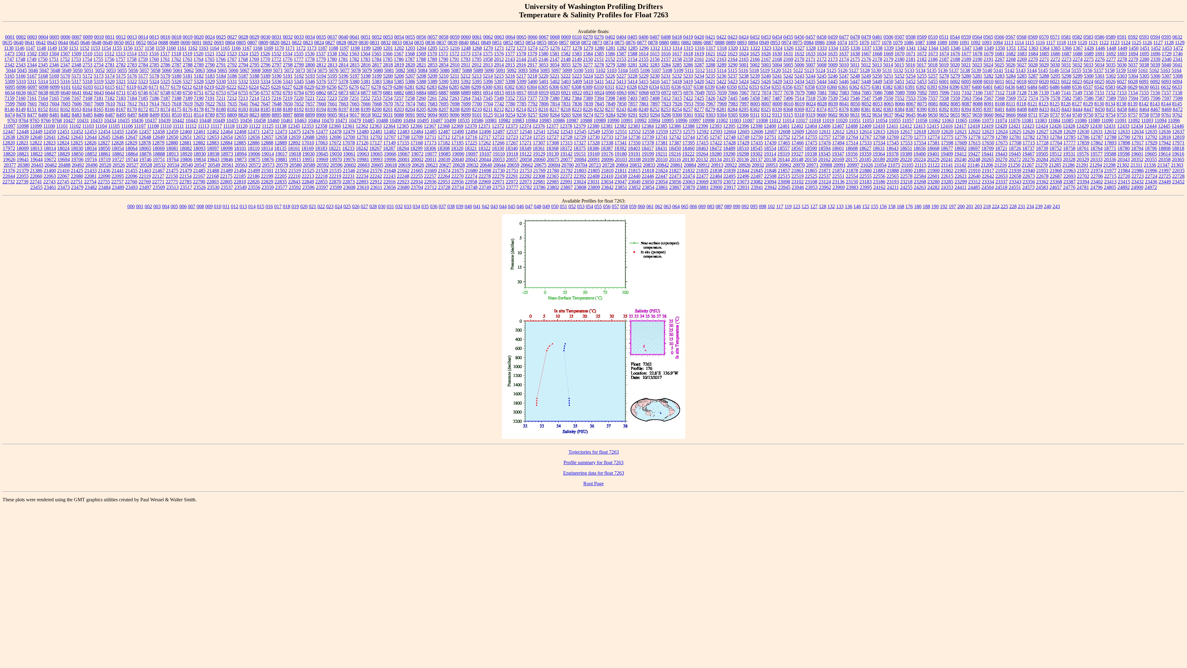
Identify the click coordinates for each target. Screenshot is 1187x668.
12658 (281, 137)
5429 (777, 81)
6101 (66, 87)
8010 (788, 103)
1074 (842, 42)
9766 (46, 120)
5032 (1077, 64)
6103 (88, 87)
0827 (330, 42)
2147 (554, 59)
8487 (110, 115)
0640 (18, 42)
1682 (1011, 53)
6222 (231, 87)
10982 (504, 120)
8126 (1066, 103)
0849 (486, 42)
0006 (65, 37)
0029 (254, 37)
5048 (55, 70)
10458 (259, 120)
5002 (755, 64)
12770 (906, 137)
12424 (1042, 126)
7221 (310, 98)
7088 (889, 92)
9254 (510, 115)
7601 (32, 103)
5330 (221, 81)
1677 (966, 53)
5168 (43, 76)
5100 (578, 70)
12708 (403, 137)
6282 (421, 87)
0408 (666, 37)
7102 (967, 92)
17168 (417, 142)
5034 (1099, 64)
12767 (865, 137)
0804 (230, 42)
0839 (452, 42)
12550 (607, 131)
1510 (87, 53)
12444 (1150, 126)
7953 (688, 103)
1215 (444, 48)
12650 (172, 137)
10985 (545, 120)
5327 (188, 81)
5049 (66, 70)
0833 (397, 42)
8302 (755, 109)
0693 (219, 42)
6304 (532, 87)
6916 (510, 92)
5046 (33, 70)
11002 (722, 120)
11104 (101, 126)
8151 (32, 109)
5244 (810, 76)
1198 (355, 48)
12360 (335, 126)
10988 (586, 120)
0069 (566, 37)
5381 (366, 81)
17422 (716, 142)
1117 (1050, 42)
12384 (647, 126)
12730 (593, 137)
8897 (288, 115)
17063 (321, 142)
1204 (421, 48)
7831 (566, 103)
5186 (232, 76)
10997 (695, 120)
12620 (947, 131)
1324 (777, 48)
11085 (1067, 120)
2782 (121, 64)
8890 (265, 115)
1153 (95, 48)
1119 (1071, 42)
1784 (376, 59)
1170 (279, 48)
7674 (410, 103)
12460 (186, 131)
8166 (110, 109)
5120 (776, 70)
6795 (310, 92)
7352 (510, 98)
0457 (810, 37)
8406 (1011, 109)
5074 (311, 70)
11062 (935, 120)
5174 (110, 76)
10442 (178, 120)
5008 (822, 64)
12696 (335, 137)
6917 (521, 92)
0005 (54, 37)
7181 (99, 98)
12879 (158, 142)
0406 (644, 37)
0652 (141, 42)
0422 (721, 37)
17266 (498, 142)
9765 (35, 120)
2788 (188, 64)
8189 (288, 109)
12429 (1082, 126)
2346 (54, 64)
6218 (198, 87)
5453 (922, 81)
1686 (1055, 53)
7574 (1033, 98)
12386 (675, 126)
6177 (165, 87)
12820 (8, 142)
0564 (977, 37)
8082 (944, 103)
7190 (199, 98)
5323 (143, 81)
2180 (899, 59)
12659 (294, 137)
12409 (865, 126)
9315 (788, 115)
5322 (132, 81)
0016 (165, 37)
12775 (947, 137)
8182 (232, 109)
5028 (1033, 64)
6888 (455, 92)
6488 (1066, 87)
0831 (375, 42)
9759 (1155, 115)
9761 (1166, 115)
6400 (977, 87)
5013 (877, 64)
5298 (1066, 76)
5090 (489, 70)
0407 (655, 37)
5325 (165, 81)
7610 (110, 103)
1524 (243, 53)
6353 (754, 87)
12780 (1001, 137)
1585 (599, 53)
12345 (294, 126)
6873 (343, 92)
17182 (444, 142)
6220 (220, 87)
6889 (466, 92)
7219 (287, 98)
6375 (865, 87)
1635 (833, 53)
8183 (243, 109)
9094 (432, 115)
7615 (165, 103)
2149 (577, 59)
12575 (689, 131)
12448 (22, 131)
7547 (866, 98)
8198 (355, 109)
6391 (910, 87)
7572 (1022, 98)
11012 (775, 120)
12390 (702, 126)
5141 (998, 70)
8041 (844, 103)
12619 (933, 131)
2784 (143, 64)
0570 (1044, 37)
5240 (766, 76)
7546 (855, 98)
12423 (1028, 126)
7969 (722, 103)
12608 (784, 131)
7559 (955, 98)
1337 (866, 48)
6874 (355, 92)
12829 (131, 142)
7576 (1044, 98)
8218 (566, 109)
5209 (432, 76)
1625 (755, 53)
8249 (644, 109)
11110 (166, 126)
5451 (899, 81)
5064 (211, 70)
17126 (362, 142)
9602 (833, 115)
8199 (366, 109)
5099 (567, 70)
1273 (521, 48)
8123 (1044, 103)
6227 (287, 87)
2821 (421, 64)
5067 (244, 70)
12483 (403, 131)
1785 (388, 59)
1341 (911, 48)
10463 (300, 120)
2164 (733, 59)
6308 (576, 87)
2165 (744, 59)
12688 (308, 137)
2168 (777, 59)
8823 (254, 115)
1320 (733, 48)
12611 (825, 131)
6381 (877, 87)
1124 (1125, 42)
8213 (510, 109)
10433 (96, 120)
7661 (332, 103)
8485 (88, 115)
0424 (744, 37)
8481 (54, 115)
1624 (744, 53)
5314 (43, 81)
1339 (889, 48)
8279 (710, 109)
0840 (464, 42)
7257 (399, 98)
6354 (765, 87)
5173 (99, 76)
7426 (710, 98)
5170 (65, 76)
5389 (432, 81)
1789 (432, 59)
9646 (922, 115)
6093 (1166, 81)
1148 (41, 48)
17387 (675, 142)
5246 (833, 76)
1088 (931, 42)
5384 (388, 81)
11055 (895, 120)
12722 (498, 137)
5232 (677, 76)
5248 (855, 76)
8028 (822, 103)
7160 (21, 98)
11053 (868, 120)
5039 (1155, 64)
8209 (466, 109)
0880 (664, 42)
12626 (1029, 131)
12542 (553, 131)
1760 (154, 59)
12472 (267, 131)
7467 (766, 98)
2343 (21, 64)
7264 (465, 98)
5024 (988, 64)
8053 (878, 103)
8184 (254, 109)
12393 (715, 126)
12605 (743, 131)
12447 (9, 131)
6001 (944, 81)
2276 (1100, 59)
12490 (458, 131)
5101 (589, 70)
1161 (182, 48)
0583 (1088, 37)
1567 (399, 53)
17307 (539, 142)
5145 (1043, 70)
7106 (978, 92)
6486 (1055, 87)
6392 (921, 87)
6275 (343, 87)
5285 (1022, 76)
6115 (110, 87)
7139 (1044, 92)
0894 (753, 42)
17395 (689, 142)
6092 (1155, 81)
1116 (1040, 42)
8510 (177, 115)
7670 (388, 103)
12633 (1124, 131)
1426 (1089, 48)
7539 (833, 98)
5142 (1010, 70)
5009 (833, 64)
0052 (377, 37)
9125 (488, 115)
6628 (1121, 87)
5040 (1166, 64)
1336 (855, 48)
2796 (265, 64)
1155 (117, 48)
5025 (999, 64)
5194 (321, 76)
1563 (354, 53)
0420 (699, 37)
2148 (566, 59)
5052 (100, 70)
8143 (1155, 103)
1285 (633, 48)
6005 (966, 81)
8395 (977, 109)
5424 (744, 81)
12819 (1178, 137)
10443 (191, 120)
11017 (802, 120)
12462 (213, 131)
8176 (188, 109)
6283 (432, 87)
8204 (410, 109)
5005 (788, 64)
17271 (525, 142)
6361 (843, 87)
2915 (510, 64)
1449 (1122, 48)
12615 (879, 131)
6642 (88, 92)
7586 (1089, 98)
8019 (800, 103)
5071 (278, 70)
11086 (1081, 120)
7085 (866, 92)
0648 (96, 42)
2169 (788, 59)
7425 (699, 98)
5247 (844, 76)
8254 (677, 109)
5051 (89, 70)
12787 (1097, 137)
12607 (770, 131)
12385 (661, 126)
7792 (533, 103)
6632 (1166, 87)
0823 (308, 42)
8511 (188, 115)
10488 (382, 120)
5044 (11, 70)
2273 (1066, 59)
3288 (710, 64)
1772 (276, 59)
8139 (1133, 103)
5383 (377, 81)
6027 (1122, 81)
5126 (843, 70)
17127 (376, 142)
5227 (621, 76)
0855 (542, 42)
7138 (1033, 92)
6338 (699, 87)
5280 (966, 76)
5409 (577, 81)
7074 (766, 92)
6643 (99, 92)
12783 (1042, 137)
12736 (634, 137)
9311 (755, 115)
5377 (332, 81)
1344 (933, 48)
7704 (488, 103)
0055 (410, 37)
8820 (243, 115)
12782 (1029, 137)
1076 (864, 42)
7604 (54, 103)
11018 (815, 120)
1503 (43, 53)
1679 (988, 53)
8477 (32, 115)
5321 (121, 81)
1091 (964, 42)
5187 (243, 76)
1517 (165, 53)
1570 (432, 53)
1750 (43, 59)
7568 (1000, 98)
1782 (354, 59)
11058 (921, 120)
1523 (232, 53)
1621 (710, 53)
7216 (276, 98)
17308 (553, 142)
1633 (810, 53)
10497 (436, 120)
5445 (833, 81)
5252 (899, 76)
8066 (900, 103)
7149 (1077, 92)
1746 (1178, 53)
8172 (143, 109)
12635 (1151, 131)
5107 (656, 70)
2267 (1000, 59)
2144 (521, 59)
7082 (833, 92)
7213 (243, 98)
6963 (622, 92)
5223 (577, 76)
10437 (151, 120)
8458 (1122, 109)
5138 (965, 70)
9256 (521, 115)
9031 (388, 115)
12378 (566, 126)
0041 (355, 37)
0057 (432, 37)
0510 (933, 37)
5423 (733, 81)
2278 (1122, 59)
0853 (519, 42)
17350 (634, 142)
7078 (788, 92)
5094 (534, 70)
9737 (1055, 115)
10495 (423, 120)
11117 (216, 126)
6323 (621, 87)
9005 (332, 115)
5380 (355, 81)
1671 (911, 53)
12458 (158, 131)
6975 (677, 92)
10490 (395, 120)
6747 (154, 92)
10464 (314, 120)
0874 (608, 42)
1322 (755, 48)
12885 (240, 142)
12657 (267, 137)
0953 (775, 42)
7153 (1122, 92)
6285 (454, 87)
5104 (623, 70)
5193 (310, 76)
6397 (966, 87)
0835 (419, 42)
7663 (343, 103)
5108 (667, 70)
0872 (586, 42)
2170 (799, 59)
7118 (1010, 92)
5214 (488, 76)
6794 (299, 92)
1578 (521, 53)
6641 (77, 92)
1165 (225, 48)
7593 (1122, 98)
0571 (1055, 37)
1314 (677, 48)
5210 (444, 76)
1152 (84, 48)
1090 (953, 42)
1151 (74, 48)
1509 (76, 53)
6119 (131, 87)
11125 (268, 126)
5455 (933, 81)
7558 (944, 98)
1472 (1178, 48)
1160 (171, 48)
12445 (1164, 126)
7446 (744, 98)
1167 (247, 48)
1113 (1008, 42)
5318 (87, 81)
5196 (343, 76)
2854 (444, 64)
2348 (76, 64)
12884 (226, 142)
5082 (400, 70)
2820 (410, 64)
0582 (1077, 37)
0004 (43, 37)
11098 (23, 126)
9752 (1099, 115)
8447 (1089, 109)
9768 (57, 120)
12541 (539, 131)
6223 (243, 87)
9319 (810, 115)
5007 (810, 64)
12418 (974, 126)
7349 (499, 98)
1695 (1144, 53)
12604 (730, 131)
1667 (866, 53)
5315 (54, 81)
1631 (788, 53)
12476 (308, 131)
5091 (500, 70)
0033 (299, 37)
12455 (118, 131)
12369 (457, 126)
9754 (1111, 115)
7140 (1055, 92)
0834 (408, 42)
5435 (810, 81)
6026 (1111, 81)
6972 (666, 92)
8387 (911, 109)
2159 (688, 59)
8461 (1133, 109)
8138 (1121, 103)
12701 (362, 137)
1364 (1044, 48)
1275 (544, 48)
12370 (471, 126)
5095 (545, 70)
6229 (309, 87)
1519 (187, 53)
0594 (1155, 37)
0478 (855, 37)
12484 (417, 131)
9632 (866, 115)
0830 (363, 42)
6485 (1044, 87)
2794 (243, 64)
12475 (294, 131)
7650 (288, 103)
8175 (176, 109)
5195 (332, 76)
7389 (588, 98)
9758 (1144, 115)
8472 (1178, 109)
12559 (662, 131)
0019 (188, 37)
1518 (176, 53)
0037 (332, 37)
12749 (743, 137)
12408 (851, 126)
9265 (566, 115)
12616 (893, 131)
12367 (430, 126)
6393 (932, 87)
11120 (242, 126)
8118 (1021, 103)
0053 (388, 37)
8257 (688, 109)
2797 (277, 64)
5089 (478, 70)
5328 (199, 81)
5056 (133, 70)
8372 (810, 109)
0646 (85, 42)
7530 (822, 98)
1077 (875, 42)
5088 (467, 70)
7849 (610, 103)
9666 (1011, 115)
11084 (1054, 120)
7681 (421, 103)
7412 (666, 98)
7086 (878, 92)
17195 (457, 142)
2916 (521, 64)
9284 (610, 115)
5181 (188, 76)
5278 (944, 76)
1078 (886, 42)
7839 (588, 103)
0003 (32, 37)
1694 (1133, 53)
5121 (787, 70)
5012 (866, 64)
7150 (1088, 92)
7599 (10, 103)
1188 (333, 48)
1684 (1033, 53)
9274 (588, 115)
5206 (399, 76)
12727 (553, 137)
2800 (310, 64)
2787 (176, 64)
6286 (465, 87)
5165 (10, 76)
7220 (299, 98)
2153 (621, 59)
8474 (10, 115)
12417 (960, 126)
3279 (610, 64)
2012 (499, 59)
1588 (632, 53)
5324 (154, 81)
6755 (243, 92)
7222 (321, 98)
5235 (710, 76)
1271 (499, 48)
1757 (121, 59)
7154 (1133, 92)
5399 (521, 81)
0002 (21, 37)
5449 (877, 81)
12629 (1069, 131)
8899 (310, 115)
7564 (977, 98)
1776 (287, 59)
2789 (199, 64)
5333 (254, 81)
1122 (1104, 42)
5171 (76, 76)
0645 (74, 42)
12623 (988, 131)
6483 (1021, 87)
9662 (1000, 115)
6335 (665, 87)
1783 (365, 59)
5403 (566, 81)
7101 (955, 92)
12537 (512, 131)
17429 (743, 142)
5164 (1176, 70)
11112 (191, 126)
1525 (254, 53)
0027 (232, 37)
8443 (1066, 109)
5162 (1154, 70)
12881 (185, 142)
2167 (766, 59)
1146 (19, 48)
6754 (232, 92)
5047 (44, 70)
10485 (368, 120)
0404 (621, 37)
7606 (77, 103)
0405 (632, 37)
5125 (831, 70)
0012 (121, 37)
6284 (443, 87)
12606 (757, 131)
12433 (1123, 126)
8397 (988, 109)
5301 (1100, 76)
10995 (668, 120)
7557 (933, 98)
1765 (210, 59)
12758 (838, 137)
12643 (77, 137)
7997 (744, 103)
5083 (411, 70)
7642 (254, 103)
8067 (911, 103)
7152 (1111, 92)
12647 (131, 137)
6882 (399, 92)
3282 (644, 64)
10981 (491, 120)
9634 (877, 115)
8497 (132, 115)
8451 (1111, 109)
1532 (276, 53)
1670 (899, 53)
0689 (174, 42)
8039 (833, 103)
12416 (946, 126)
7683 (432, 103)
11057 (908, 120)
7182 (110, 98)
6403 (999, 87)
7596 (1155, 98)
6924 (599, 92)
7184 (132, 98)
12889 (280, 142)
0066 (533, 37)
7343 (477, 98)
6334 (654, 87)
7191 (210, 98)
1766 (221, 59)
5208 (421, 76)
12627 (1042, 131)
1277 (566, 48)
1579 (532, 53)
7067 (744, 92)
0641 (30, 42)
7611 (121, 103)
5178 (154, 76)
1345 (944, 48)
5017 (921, 64)
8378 (844, 109)
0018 (176, 37)
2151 (599, 59)
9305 (733, 115)
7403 (632, 98)
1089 (942, 42)
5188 (254, 76)
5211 (454, 76)
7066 (733, 92)
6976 (688, 92)
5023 (977, 64)
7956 (699, 103)
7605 (65, 103)
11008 (762, 120)
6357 (799, 87)
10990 (613, 120)
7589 (1111, 98)
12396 (743, 126)
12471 (254, 131)
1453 (1167, 48)
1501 (21, 53)
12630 (1083, 131)
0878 (653, 42)
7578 (1055, 98)
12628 (1056, 131)
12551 (621, 131)
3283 (655, 64)
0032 (288, 37)
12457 (145, 131)
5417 (666, 81)
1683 (1022, 53)
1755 (98, 59)
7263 (454, 98)
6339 (710, 87)
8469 (1167, 109)
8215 (532, 109)
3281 (632, 64)
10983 (518, 120)
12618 (920, 131)
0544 (955, 37)
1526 (265, 53)
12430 (1096, 126)
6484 (1032, 87)
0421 (710, 37)
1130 (9, 48)
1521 (210, 53)
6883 (410, 92)
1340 (900, 48)
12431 (1110, 126)
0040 (343, 37)
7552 (899, 98)
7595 (1144, 98)
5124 (820, 70)
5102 (601, 70)
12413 (919, 126)
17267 (512, 142)
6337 (687, 87)
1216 (455, 48)
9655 (955, 115)
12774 (933, 137)
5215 (499, 76)
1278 (577, 48)
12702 (376, 137)
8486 (99, 115)
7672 (399, 103)
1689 (1089, 53)
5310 (21, 81)
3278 (599, 64)
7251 (354, 98)
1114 (1019, 42)
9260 (544, 115)
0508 (911, 37)
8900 (321, 115)
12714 (457, 137)
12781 (1015, 137)
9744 (1066, 115)
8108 (1000, 103)
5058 (155, 70)
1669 (888, 53)
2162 (710, 59)
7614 (154, 103)
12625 (1015, 131)
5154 (1065, 70)
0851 (497, 42)
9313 (777, 115)
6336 (676, 87)
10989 (600, 120)
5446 (844, 81)
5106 (645, 70)
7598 (1178, 98)
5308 (1178, 76)
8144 (1166, 103)
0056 (421, 37)
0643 (52, 42)
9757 (1133, 115)
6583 (1110, 87)
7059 (722, 92)
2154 (632, 59)
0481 (877, 37)
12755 (811, 137)
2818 (388, 64)
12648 (145, 137)
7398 (610, 98)
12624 (1001, 131)
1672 (922, 53)
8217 (554, 109)
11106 (127, 126)
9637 (888, 115)
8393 (955, 109)
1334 (833, 48)
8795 (221, 115)
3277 (588, 64)
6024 (1088, 81)
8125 (1055, 103)
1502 (32, 53)
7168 (87, 98)
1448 (1111, 48)
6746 (143, 92)
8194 (321, 109)
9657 (966, 115)
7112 (1000, 92)
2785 (154, 64)
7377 (532, 98)
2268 (1011, 59)
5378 (343, 81)
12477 (322, 131)
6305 (543, 87)
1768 (243, 59)
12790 (1124, 137)
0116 (577, 37)
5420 (699, 81)
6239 (320, 87)
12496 (485, 131)
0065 (521, 37)
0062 (488, 37)
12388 (688, 126)
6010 (988, 81)
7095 (933, 92)
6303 (521, 87)
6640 (65, 92)
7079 (800, 92)
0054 (399, 37)
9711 (1033, 115)
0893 (742, 42)
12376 (539, 126)
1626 (766, 53)
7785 (521, 103)
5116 (743, 70)
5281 (977, 76)
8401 (1000, 109)
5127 (854, 70)
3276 (577, 64)
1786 (399, 59)
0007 (77, 37)
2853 (432, 64)
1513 (121, 53)
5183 (210, 76)
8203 (399, 109)
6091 (1144, 81)
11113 (203, 126)
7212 (232, 98)
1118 (1061, 42)
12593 (716, 131)
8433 (1044, 109)
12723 (512, 137)
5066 (233, 70)
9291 (633, 115)
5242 (788, 76)
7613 (143, 103)
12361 (348, 126)
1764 (198, 59)
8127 (1077, 103)
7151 (1099, 92)
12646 (118, 137)
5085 (434, 70)
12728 (566, 137)
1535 (299, 53)
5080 (378, 70)
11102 (75, 126)
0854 (530, 42)
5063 (200, 70)
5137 (954, 70)
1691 (1100, 53)
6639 (54, 92)
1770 (265, 59)
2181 (911, 59)
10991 (627, 120)
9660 (988, 115)
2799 (299, 64)
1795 (477, 59)
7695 (444, 103)
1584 (588, 53)
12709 (417, 137)
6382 (888, 87)
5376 (321, 81)
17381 (661, 142)
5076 (333, 70)
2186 (933, 59)
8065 (889, 103)
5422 (721, 81)
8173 (154, 109)
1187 (322, 48)
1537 (321, 53)
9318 (799, 115)
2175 (855, 59)
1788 (421, 59)
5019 (944, 64)
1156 (128, 48)
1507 (65, 53)
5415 (644, 81)
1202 (399, 48)
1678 (977, 53)
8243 (621, 109)
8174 (165, 109)
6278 (376, 87)
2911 (465, 64)
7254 (388, 98)
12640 (36, 137)
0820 (274, 42)
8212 (499, 109)
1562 (343, 53)
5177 (143, 76)
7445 (733, 98)
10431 (83, 120)
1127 (1158, 42)
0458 (822, 37)
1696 (1155, 53)
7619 (188, 103)
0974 (786, 42)
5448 (866, 81)
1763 (187, 59)
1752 (65, 59)
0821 (286, 42)
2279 (1133, 59)
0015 (154, 37)
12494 (471, 131)
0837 (441, 42)
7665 (355, 103)
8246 (632, 109)
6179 (176, 87)
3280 (621, 64)
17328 (593, 142)
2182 (922, 59)
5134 (920, 70)
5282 (988, 76)
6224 (254, 87)
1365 (1056, 48)
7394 (599, 98)
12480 (362, 131)
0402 (610, 37)
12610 (811, 131)
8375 (833, 109)
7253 (376, 98)
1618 (688, 53)
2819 (399, 64)
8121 (1032, 103)
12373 (511, 126)
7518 (810, 98)
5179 (165, 76)
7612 (132, 103)
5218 (532, 76)
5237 (733, 76)
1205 (432, 48)
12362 (362, 126)
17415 (702, 142)
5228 (632, 76)
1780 (332, 59)
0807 (252, 42)
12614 (865, 131)
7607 (88, 103)
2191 (988, 59)
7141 (1066, 92)
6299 (476, 87)
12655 (240, 137)
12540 (526, 131)
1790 (443, 59)
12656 (254, 137)
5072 (289, 70)
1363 (1033, 48)
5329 (210, 81)
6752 (210, 92)
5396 (488, 81)
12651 (186, 137)
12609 (798, 131)
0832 (386, 42)
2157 (666, 59)
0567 (1010, 37)
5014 (888, 64)
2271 (1044, 59)
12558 (648, 131)
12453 (90, 131)
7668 (377, 103)
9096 (455, 115)
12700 (349, 137)
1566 (388, 53)
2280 (1144, 59)
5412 (610, 81)
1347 (967, 48)
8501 (166, 115)
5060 (167, 70)
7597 (1167, 98)
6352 (743, 87)
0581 (1066, 37)
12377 (552, 126)
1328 (811, 48)
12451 (63, 131)
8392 (944, 109)
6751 (199, 92)
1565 (376, 53)
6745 (132, 92)
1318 (722, 48)
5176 (132, 76)
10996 (681, 120)
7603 (43, 103)
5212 (465, 76)
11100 (49, 126)
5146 (1054, 70)
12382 (620, 126)
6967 (633, 92)
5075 (322, 70)
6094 (1177, 81)
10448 (205, 120)
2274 (1078, 59)
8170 (132, 109)
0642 (41, 42)
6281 (410, 87)
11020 (842, 120)
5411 (599, 81)
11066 (974, 120)
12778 (974, 137)
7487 (777, 98)
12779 (988, 137)
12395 (729, 126)
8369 (799, 109)
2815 (355, 64)
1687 (1066, 53)
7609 (99, 103)
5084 (423, 70)
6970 (655, 92)
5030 (1055, 64)
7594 (1133, 98)
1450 (1133, 48)
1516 (154, 53)
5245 (822, 76)
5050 (78, 70)
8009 (777, 103)
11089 (1094, 120)
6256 (332, 87)
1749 (31, 59)
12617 (906, 131)
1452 (1156, 48)
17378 (648, 142)
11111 (178, 126)
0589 (1111, 37)
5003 (766, 64)
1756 (109, 59)
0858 (575, 42)
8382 (877, 109)
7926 (677, 103)
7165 (54, 98)
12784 (1056, 137)
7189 (188, 98)
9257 (533, 115)
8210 (477, 109)
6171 (154, 87)
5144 (1032, 70)
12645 (104, 137)
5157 (1099, 70)
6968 (644, 92)
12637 (1178, 131)
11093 (1147, 120)
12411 (892, 126)
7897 (655, 103)
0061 (477, 37)
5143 (1021, 70)
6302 (510, 87)
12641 (50, 137)
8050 (855, 103)
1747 (9, 59)
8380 (855, 109)
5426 (766, 81)
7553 (911, 98)
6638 (43, 92)
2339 (1155, 59)
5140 (987, 70)
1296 (644, 48)
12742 (675, 137)
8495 (121, 115)
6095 (10, 87)
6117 (121, 87)
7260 (421, 98)
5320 (110, 81)
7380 (554, 98)
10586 (477, 120)
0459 (833, 37)
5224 (588, 76)
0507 (899, 37)
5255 (922, 76)
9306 (744, 115)
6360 (832, 87)
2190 (977, 59)
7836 (577, 103)
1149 (52, 48)
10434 (110, 120)
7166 (65, 98)
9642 (899, 115)
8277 (699, 109)
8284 (733, 109)
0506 (888, 37)
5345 (299, 81)
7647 (265, 103)
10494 (409, 120)
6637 (32, 92)
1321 (744, 48)
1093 (987, 42)
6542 (1099, 87)
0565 (988, 37)
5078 (356, 70)
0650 (119, 42)
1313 (666, 48)
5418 (677, 81)
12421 (1014, 126)
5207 (410, 76)
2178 (877, 59)
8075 (922, 103)
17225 (471, 142)
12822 (36, 142)
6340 (721, 87)
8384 (899, 109)
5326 (176, 81)
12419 (987, 126)
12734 (621, 137)
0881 (675, 42)
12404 (811, 126)
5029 (1044, 64)
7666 (366, 103)
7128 (1022, 92)
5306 (1155, 76)
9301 (688, 115)
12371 (484, 126)
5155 (1076, 70)
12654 (226, 137)
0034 (310, 37)
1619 (699, 53)
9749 (1077, 115)
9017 (355, 115)
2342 (10, 64)
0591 (1122, 37)
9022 (377, 115)
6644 (110, 92)
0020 (199, 37)
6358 (810, 87)
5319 (99, 81)
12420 (1001, 126)
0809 (263, 42)
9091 (410, 115)
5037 (1133, 64)
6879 (377, 92)
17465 (784, 142)
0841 (475, 42)
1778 (310, 59)
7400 (621, 98)
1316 (699, 48)
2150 (588, 59)
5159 (1121, 70)
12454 (104, 131)
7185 (143, 98)
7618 (176, 103)
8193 (310, 109)
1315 (688, 48)
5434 (799, 81)
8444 (1078, 109)
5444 (822, 81)
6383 (899, 87)
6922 (577, 92)
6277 (365, 87)
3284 (666, 64)
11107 (140, 126)
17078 (348, 142)
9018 (366, 115)
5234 (699, 76)
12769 (893, 137)
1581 (554, 53)
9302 (699, 115)
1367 (1078, 48)
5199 (377, 76)
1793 (465, 59)
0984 (809, 42)
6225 (265, 87)
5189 (265, 76)
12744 (689, 137)
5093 (523, 70)
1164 (214, 48)
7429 (721, 98)
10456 (246, 120)
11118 (229, 126)
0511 (944, 37)
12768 (879, 137)
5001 (744, 64)
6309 (588, 87)
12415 (933, 126)
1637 (844, 53)
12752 (784, 137)
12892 (294, 142)
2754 (99, 64)
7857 (633, 103)
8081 (933, 103)
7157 (1166, 92)
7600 (21, 103)
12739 (648, 137)
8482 (65, 115)
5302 (1111, 76)
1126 (1147, 42)
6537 (1088, 87)
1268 (477, 48)
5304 (1133, 76)
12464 (226, 131)
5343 (288, 81)
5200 (388, 76)
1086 (909, 42)
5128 (865, 70)
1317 (711, 48)
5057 (144, 70)
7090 (911, 92)
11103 (88, 126)
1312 (655, 48)
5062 (189, 70)
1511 (98, 53)
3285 (677, 64)
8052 (866, 103)
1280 (599, 48)
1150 (63, 48)
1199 (366, 48)
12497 (498, 131)
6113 (99, 87)
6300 (487, 87)
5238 (744, 76)
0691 (197, 42)
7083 (844, 92)
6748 (165, 92)
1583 (577, 53)
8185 (265, 109)
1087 (920, 42)
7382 (566, 98)
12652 (199, 137)
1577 (510, 53)
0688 (163, 42)
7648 (277, 103)
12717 (485, 137)
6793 (288, 92)
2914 (499, 64)
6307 (565, 87)
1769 (254, 59)
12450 (50, 131)
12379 (579, 126)
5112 (700, 70)
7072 (755, 92)
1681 (1000, 53)
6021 (1055, 81)
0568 (1022, 37)
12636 (1165, 131)
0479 (866, 37)
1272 (510, 48)
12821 (22, 142)
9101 (477, 115)
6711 (121, 92)
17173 (430, 142)
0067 (544, 37)
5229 (644, 76)
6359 (821, 87)
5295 (1055, 76)
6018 (1022, 81)
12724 (525, 137)
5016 (910, 64)
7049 (699, 92)
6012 (1010, 81)
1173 (312, 48)
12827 (104, 142)
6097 (32, 87)
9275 (599, 115)
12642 (63, 137)
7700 (477, 103)
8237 (610, 109)
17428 (729, 142)
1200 (377, 48)
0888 (720, 42)
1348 (978, 48)
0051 (366, 37)
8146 (10, 109)
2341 (1178, 59)
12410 (879, 126)
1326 (788, 48)
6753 (221, 92)
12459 (172, 131)
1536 (310, 53)
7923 (666, 103)
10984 (531, 120)
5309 (10, 81)
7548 (877, 98)
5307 (1167, 76)
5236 (721, 76)
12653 (213, 137)
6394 (943, 87)
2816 (366, 64)
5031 (1066, 64)
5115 (732, 70)
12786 (1083, 137)
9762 (1177, 115)
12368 (443, 126)
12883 (212, 142)
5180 (176, 76)
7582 (1066, 98)
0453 (766, 37)
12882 (199, 142)
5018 (933, 64)
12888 (267, 142)
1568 (410, 53)
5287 (1033, 76)
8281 (721, 109)
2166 (755, 59)
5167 (32, 76)
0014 (143, 37)
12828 (117, 142)
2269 (1022, 59)
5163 (1165, 70)
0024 (210, 37)
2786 (165, 64)
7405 (644, 98)
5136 (943, 70)
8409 (1033, 109)
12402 (797, 126)
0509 (922, 37)
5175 (121, 76)
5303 (1122, 76)
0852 (508, 42)
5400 (533, 81)
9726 (1044, 115)
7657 (310, 103)
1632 (799, 53)
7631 (221, 103)
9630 (844, 115)
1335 (844, 48)
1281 (610, 48)
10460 (273, 120)
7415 (677, 98)
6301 (499, 87)
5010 (844, 64)
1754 (87, 59)
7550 (888, 98)
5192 (299, 76)
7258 (410, 98)
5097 (556, 70)
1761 (165, 59)
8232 (599, 109)
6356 (788, 87)
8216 (543, 109)
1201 (388, 48)
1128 (1169, 42)
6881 (388, 92)
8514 (199, 115)
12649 (158, 137)
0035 (321, 37)
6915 (499, 92)
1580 (543, 53)
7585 (1078, 98)
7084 (855, 92)
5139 (976, 70)
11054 (881, 120)
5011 (855, 64)
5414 (632, 81)
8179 (210, 109)
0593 (1144, 37)
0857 (564, 42)
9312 (766, 115)
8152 (43, 109)
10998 (708, 120)
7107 (989, 92)
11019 (828, 120)
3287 (699, 64)
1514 (132, 53)
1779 (321, 59)
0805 (241, 42)
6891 (477, 92)
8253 (666, 109)
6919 (544, 92)
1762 (176, 59)
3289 (721, 64)
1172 (301, 48)
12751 (770, 137)
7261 (432, 98)
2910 (455, 64)
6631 (1155, 87)
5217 (521, 76)
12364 (389, 126)
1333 (822, 48)
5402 (555, 81)
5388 (421, 81)
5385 (399, 81)
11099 (36, 126)
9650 (933, 115)
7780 (510, 103)
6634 (10, 92)
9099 (466, 115)
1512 (109, 53)
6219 (209, 87)
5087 (456, 70)
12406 (824, 126)
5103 (612, 70)
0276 (599, 37)
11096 (1174, 120)
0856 (553, 42)
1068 (831, 42)
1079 (898, 42)
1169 (268, 48)
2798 (288, 64)
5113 (711, 70)
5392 (466, 81)
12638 (9, 137)
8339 (777, 109)
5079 (367, 70)
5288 (1044, 76)
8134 (1110, 103)
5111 (689, 70)
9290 (622, 115)
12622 (974, 131)
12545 (580, 131)
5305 (1144, 76)
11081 (1028, 120)
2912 (477, 64)
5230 (655, 76)
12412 (906, 126)
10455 (232, 120)
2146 (543, 59)
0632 (1177, 37)
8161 (54, 109)
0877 (642, 42)
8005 (755, 103)
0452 (755, 37)
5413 (621, 81)
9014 (343, 115)
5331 (232, 81)
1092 (976, 42)
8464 (1144, 109)
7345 (488, 98)
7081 (822, 92)
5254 (911, 76)
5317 (76, 81)
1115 (1029, 42)
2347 (65, 64)
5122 (798, 70)
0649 (108, 42)
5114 (721, 70)
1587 (621, 53)
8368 (788, 109)
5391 (455, 81)
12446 (1178, 126)
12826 (90, 142)
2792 (232, 64)
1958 (488, 59)
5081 (389, 70)
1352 (1022, 48)
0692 (208, 42)
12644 (90, 137)
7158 (1177, 92)
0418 (677, 37)
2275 (1089, 59)
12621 (961, 131)
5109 (678, 70)
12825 (76, 142)
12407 (838, 126)
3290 (733, 64)
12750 (757, 137)
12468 (240, 131)
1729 (1167, 53)
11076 (1014, 120)
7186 (154, 98)
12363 (375, 126)
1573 (465, 53)
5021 (966, 64)
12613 (852, 131)
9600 (822, 115)
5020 (955, 64)
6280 (398, 87)
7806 (544, 103)
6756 (254, 92)
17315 (566, 142)
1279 (588, 48)
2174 (844, 59)
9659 (977, 115)
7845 (599, 103)
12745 (702, 137)
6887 (444, 92)
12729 (580, 137)
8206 (432, 109)
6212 (187, 87)
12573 (675, 131)
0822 (297, 42)
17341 (621, 142)
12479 (349, 131)
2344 (32, 64)
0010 (99, 37)
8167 (121, 109)
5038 (1144, 64)
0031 (277, 37)
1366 (1067, 48)
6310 (599, 87)
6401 (988, 87)
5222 (566, 76)
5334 (265, 81)
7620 (199, 103)
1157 (138, 48)
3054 (554, 64)
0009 (88, 37)
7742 (499, 103)
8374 (822, 109)
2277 (1111, 59)
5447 (855, 81)
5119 (765, 70)
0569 (1033, 37)
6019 (1033, 81)
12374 (525, 126)
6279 (387, 87)
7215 (265, 98)
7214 (254, 98)
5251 (888, 76)
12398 (756, 126)
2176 (866, 59)
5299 (1078, 76)
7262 (443, 98)
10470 (327, 120)
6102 (77, 87)
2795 (254, 64)
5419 (688, 81)
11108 (153, 126)
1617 (677, 53)
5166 (21, 76)
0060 (466, 37)
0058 (444, 37)
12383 (634, 126)
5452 (911, 81)
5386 (410, 81)
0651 (130, 42)
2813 (332, 64)
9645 (911, 115)
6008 (977, 81)
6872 (332, 92)
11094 (1161, 120)
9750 (1088, 115)
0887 (708, 42)
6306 (554, 87)
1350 (1000, 48)
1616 (666, 53)
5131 (887, 70)
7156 (1155, 92)
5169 (54, 76)
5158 (1110, 70)
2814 (343, 64)
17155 (403, 142)
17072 (335, 142)
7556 (922, 98)
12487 (444, 131)
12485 (430, 131)
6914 (488, 92)
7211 (221, 98)
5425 (755, 81)
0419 (688, 37)
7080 (811, 92)
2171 (810, 59)
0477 (844, 37)
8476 (21, 115)
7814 (555, 103)
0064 (510, 37)
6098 (44, 87)
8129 (1088, 103)
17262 (485, 142)
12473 (281, 131)
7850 (622, 103)
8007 (766, 103)
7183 (121, 98)
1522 (221, 53)
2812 (321, 64)
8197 (343, 109)
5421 (710, 81)
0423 (733, 37)
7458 (755, 98)
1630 (777, 53)
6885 (432, 92)
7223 (332, 98)
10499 (450, 120)
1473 (10, 53)
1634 (822, 53)
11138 (281, 126)
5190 (277, 76)
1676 (955, 53)
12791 (1137, 137)
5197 (355, 76)
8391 (933, 109)
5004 (777, 64)
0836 (430, 42)
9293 (644, 115)
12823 (49, 142)
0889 (731, 42)
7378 (543, 98)
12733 (607, 137)
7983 (733, 103)
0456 (799, 37)
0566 (999, 37)
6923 (588, 92)
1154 (106, 48)
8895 (277, 115)
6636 (21, 92)
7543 (844, 98)
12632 (1110, 131)
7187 (165, 98)
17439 (770, 142)
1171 (290, 48)
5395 (477, 81)
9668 (1022, 115)
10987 (572, 120)
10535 (463, 120)
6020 (1044, 81)
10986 (559, 120)
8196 (332, 109)
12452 (77, 131)
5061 (178, 70)
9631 (855, 115)
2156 (655, 59)
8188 (277, 109)
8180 (221, 109)
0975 (797, 42)
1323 (766, 48)
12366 (416, 126)
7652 (299, 103)
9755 (1122, 115)
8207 (444, 109)
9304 (722, 115)
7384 (577, 98)
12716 (471, 137)
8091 (989, 103)
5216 (510, 76)
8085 (955, 103)
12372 (498, 126)
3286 (688, 64)
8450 (1100, 109)
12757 (825, 137)
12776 (961, 137)
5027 (1022, 64)
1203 (410, 48)
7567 (988, 98)
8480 (43, 115)
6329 (643, 87)
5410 (588, 81)
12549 (594, 131)
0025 (221, 37)
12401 (783, 126)
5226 (610, 76)
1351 (1011, 48)
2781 (110, 64)
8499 (155, 115)
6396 (954, 87)
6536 (1077, 87)
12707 (390, 137)
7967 (711, 103)
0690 (185, 42)
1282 (622, 48)
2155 (644, 59)
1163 (203, 48)
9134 (499, 115)
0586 (1099, 37)
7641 (243, 103)
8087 (967, 103)
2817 (377, 64)
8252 (655, 109)
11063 (948, 120)
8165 (99, 109)
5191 (288, 76)
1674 (944, 53)
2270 (1033, 59)
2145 (532, 59)
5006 (799, 64)
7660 (321, 103)
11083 (1041, 120)
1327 (800, 48)
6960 (610, 92)
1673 (933, 53)
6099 (55, 87)
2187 (944, 59)
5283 (1000, 76)
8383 (888, 109)
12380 (593, 126)
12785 (1069, 137)
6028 (1133, 81)
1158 (149, 48)
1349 (989, 48)
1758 (132, 59)
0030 (265, 37)
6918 (533, 92)
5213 (477, 76)
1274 (533, 48)
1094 (998, 42)
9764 (23, 120)
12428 (1069, 126)
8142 (1144, 103)
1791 (454, 59)
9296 (666, 115)
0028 (243, 37)
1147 (30, 48)
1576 (499, 53)
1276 (555, 48)
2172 (822, 59)
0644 (63, 42)
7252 (365, 98)
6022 (1066, 81)
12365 (403, 126)
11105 (114, 126)
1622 (721, 53)
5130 (876, 70)
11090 (1107, 120)
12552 (634, 131)
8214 (521, 109)
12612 (838, 131)
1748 (20, 59)
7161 (32, 98)
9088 (399, 115)
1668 (877, 53)
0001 (10, 37)
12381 (607, 126)
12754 (797, 137)
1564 (365, 53)
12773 (920, 137)
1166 (236, 48)
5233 (688, 76)
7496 (788, 98)
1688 (1078, 53)
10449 (219, 120)
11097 (9, 126)
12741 (661, 137)
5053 (111, 70)
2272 (1055, 59)
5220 (543, 76)
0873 (597, 42)
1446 (1100, 48)
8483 (77, 115)
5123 (809, 70)
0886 (697, 42)
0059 (455, 37)
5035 (1111, 64)
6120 (142, 87)
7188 (176, 98)
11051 (855, 120)
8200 (377, 109)
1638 (855, 53)
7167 (76, 98)
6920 (555, 92)
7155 (1144, 92)
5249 (866, 76)
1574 (477, 53)
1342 (922, 48)
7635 (232, 103)
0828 (341, 42)
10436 (137, 120)
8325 (766, 109)
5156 (1087, 70)
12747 (716, 137)
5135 (932, 70)
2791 (221, 64)
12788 (1110, 137)
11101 (62, 126)
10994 (654, 120)
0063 (499, 37)
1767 (232, 59)
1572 (454, 53)
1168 (257, 48)
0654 (152, 42)
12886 (253, 142)
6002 (955, 81)
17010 (308, 142)
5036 (1122, 64)
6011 (999, 81)
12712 (444, 137)
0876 (631, 42)
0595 (1166, 37)
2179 (888, 59)
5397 (499, 81)
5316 (65, 81)
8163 (76, 109)
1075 (853, 42)
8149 (21, 109)
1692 (1111, 53)
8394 (966, 109)
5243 (799, 76)
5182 (199, 76)
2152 (610, 59)
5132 (898, 70)
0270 (588, 37)
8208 (455, 109)
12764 (852, 137)
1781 (343, 59)
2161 (699, 59)
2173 (833, 59)
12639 (22, 137)
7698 (455, 103)
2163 (721, 59)
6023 (1077, 81)
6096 (21, 87)
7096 (944, 92)
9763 (12, 120)
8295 (744, 109)
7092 (922, 92)
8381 (866, 109)
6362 (854, 87)
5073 (300, 70)
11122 (255, 126)
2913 (488, 64)
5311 (32, 81)
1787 (410, 59)
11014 (788, 120)
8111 (1010, 103)
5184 (221, 76)
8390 (922, 109)
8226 (588, 109)
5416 (655, 81)
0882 (686, 42)
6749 (176, 92)
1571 (443, 53)
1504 (54, 53)
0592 (1133, 37)
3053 (543, 64)
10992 (640, 120)
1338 (878, 48)
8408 (1022, 109)
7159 (10, 98)
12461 (199, 131)
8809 (232, 115)
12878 (144, 142)
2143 (510, 59)
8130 (1099, 103)
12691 (322, 137)
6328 (632, 87)
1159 (160, 48)
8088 (978, 103)
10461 (287, 120)
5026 (1010, 64)
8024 (811, 103)
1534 (287, 53)
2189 (966, 59)
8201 (388, 109)
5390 (444, 81)
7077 (777, 92)
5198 (366, 76)
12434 (1137, 126)
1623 (733, 53)
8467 (1155, 109)
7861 (644, 103)
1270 (488, 48)
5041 (1177, 64)
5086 (445, 70)
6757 (265, 92)
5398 (510, 81)
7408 (655, 98)
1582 (566, 53)
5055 (122, 70)
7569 (1011, 98)
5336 (277, 81)
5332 (243, 81)
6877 (366, 92)
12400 (770, 126)
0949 (764, 42)
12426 (1055, 126)
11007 (748, 120)
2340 (1167, 59)
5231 (666, 76)
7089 (900, 92)
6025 (1099, 81)
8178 (199, 109)
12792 (1151, 137)
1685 (1044, 53)
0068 (555, 37)
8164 (87, 109)
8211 (488, 109)
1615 (655, 53)
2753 (87, 64)
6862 (321, 92)
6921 (566, 92)
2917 (532, 64)
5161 (1143, 70)
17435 (757, 142)
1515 (143, 53)
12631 (1097, 131)
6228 (298, 87)
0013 (132, 37)
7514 (799, 98)
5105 (634, 70)
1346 (955, 48)
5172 (87, 76)
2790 (210, 64)
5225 (599, 76)
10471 (341, 120)
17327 (580, 142)
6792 (277, 92)
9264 (555, 115)
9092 (421, 115)
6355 (776, 87)
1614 (644, 53)
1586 (610, 53)
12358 (321, 126)
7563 (966, 98)
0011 (110, 37)
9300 (677, 115)
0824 (319, 42)
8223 (577, 109)
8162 (65, 109)
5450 (888, 81)
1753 (76, 59)
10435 (123, 120)
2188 (955, 59)
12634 (1137, 131)
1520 (198, 53)
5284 (1011, 76)
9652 (944, 115)
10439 (164, 120)
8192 (299, 109)
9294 (655, 115)
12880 (172, 142)
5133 (909, 70)
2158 (677, 59)
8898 (299, 115)
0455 (788, 37)
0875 (619, 42)
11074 (1001, 120)
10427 (69, 120)
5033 (1088, 64)
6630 (1144, 87)
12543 (566, 131)
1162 (193, 48)
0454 (777, 37)
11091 (1121, 120)
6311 (610, 87)
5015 (899, 64)
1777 (299, 59)
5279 (955, 76)
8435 (1055, 109)
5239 (755, 76)
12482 (390, 131)
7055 (711, 92)
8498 (143, 115)
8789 (210, 115)
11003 (735, 120)
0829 (352, 42)
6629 (1133, 87)
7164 (43, 98)
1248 (466, 48)
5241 (777, 76)
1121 (1093, 42)
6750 (188, 92)
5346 (310, 81)
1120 (1082, 42)
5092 (512, 70)
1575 (488, 53)
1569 (421, 53)
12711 (430, 137)
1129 (1180, 42)
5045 (22, 70)
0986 (820, 42)
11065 (961, 120)
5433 (788, 81)
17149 (389, 142)
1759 (143, 59)
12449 (36, 131)
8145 (1177, 103)
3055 (566, 64)
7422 (688, 98)
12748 (729, 137)
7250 (343, 98)
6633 (1177, 87)
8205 (421, 109)
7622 (210, 103)
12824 (63, 142)
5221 (554, 76)
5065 (222, 70)
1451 (1145, 48)
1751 (54, 59)
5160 (1132, 70)
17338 (607, 142)
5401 (544, 81)
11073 (988, 120)
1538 (332, 53)
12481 (376, 131)
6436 (1010, 87)
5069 (267, 70)
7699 (466, 103)
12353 (307, 126)
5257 (933, 76)
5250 (877, 76)
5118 (754, 70)
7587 (1100, 98)
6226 (276, 87)
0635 (7, 42)
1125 (1136, 42)
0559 (966, 37)
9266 (577, 115)
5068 (256, 70)
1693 (1122, 53)
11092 (1134, 120)
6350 (732, 87)
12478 (335, 131)
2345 (43, 64)
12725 (539, 137)
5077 (345, 70)
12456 (131, 131)
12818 (1165, 137)
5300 (1089, 76)
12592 (702, 131)
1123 (1115, 42)
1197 (344, 48)
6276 (354, 87)
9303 (711, 115)
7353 (521, 98)
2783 (132, 64)
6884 (421, 92)
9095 (444, 115)
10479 (355, 120)
